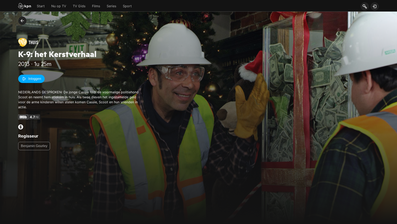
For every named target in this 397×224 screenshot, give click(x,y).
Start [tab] (41, 6)
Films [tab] (96, 6)
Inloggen (34, 78)
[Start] (24, 6)
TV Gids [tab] (79, 6)
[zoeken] (365, 6)
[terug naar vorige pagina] (22, 21)
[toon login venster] (375, 6)
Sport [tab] (127, 6)
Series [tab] (111, 6)
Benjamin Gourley (34, 146)
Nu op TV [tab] (58, 6)
